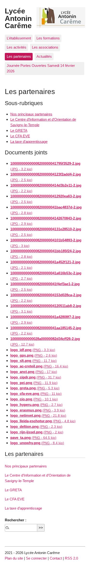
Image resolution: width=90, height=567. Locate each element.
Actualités (44, 56)
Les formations (48, 38)
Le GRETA (18, 130)
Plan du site (14, 558)
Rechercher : (15, 520)
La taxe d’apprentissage (29, 141)
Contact (56, 558)
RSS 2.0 (71, 558)
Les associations (45, 47)
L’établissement (19, 38)
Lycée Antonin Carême (18, 18)
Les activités (16, 47)
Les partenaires (19, 56)
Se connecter (36, 558)
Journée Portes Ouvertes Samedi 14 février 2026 (41, 68)
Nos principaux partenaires (31, 114)
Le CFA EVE (20, 136)
